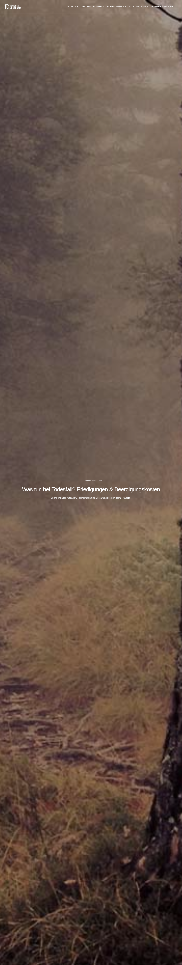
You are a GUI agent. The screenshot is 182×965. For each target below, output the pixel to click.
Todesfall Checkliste (92, 480)
